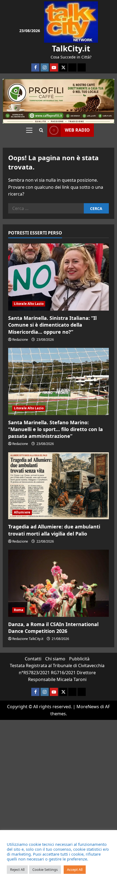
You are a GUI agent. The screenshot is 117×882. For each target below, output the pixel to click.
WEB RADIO (77, 130)
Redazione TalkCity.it (27, 638)
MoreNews (87, 707)
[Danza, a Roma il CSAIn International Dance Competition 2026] (58, 583)
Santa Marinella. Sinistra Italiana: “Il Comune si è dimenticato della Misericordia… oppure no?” (52, 325)
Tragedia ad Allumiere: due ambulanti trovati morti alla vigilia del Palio (54, 530)
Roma (18, 610)
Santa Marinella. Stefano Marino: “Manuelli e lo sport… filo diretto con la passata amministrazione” (55, 429)
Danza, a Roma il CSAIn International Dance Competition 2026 (53, 627)
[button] (29, 130)
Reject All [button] (17, 869)
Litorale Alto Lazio (29, 303)
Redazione (20, 339)
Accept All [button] (74, 869)
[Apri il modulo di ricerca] (41, 130)
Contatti (33, 659)
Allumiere (22, 512)
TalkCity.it (71, 48)
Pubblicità (79, 659)
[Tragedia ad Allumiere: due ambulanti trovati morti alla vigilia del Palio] (58, 485)
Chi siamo (55, 659)
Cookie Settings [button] (45, 869)
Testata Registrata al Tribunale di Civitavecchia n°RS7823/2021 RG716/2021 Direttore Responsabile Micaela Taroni (57, 672)
